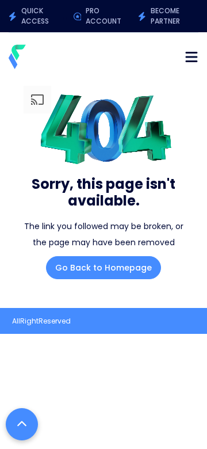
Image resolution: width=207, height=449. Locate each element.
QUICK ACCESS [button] (35, 16)
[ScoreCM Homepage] (17, 57)
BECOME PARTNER (165, 16)
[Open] (191, 57)
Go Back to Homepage (103, 267)
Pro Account (103, 16)
